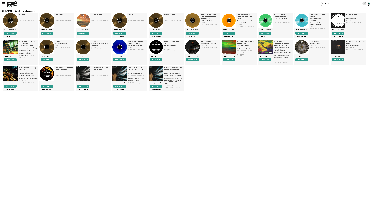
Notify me (10, 33)
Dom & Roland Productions (27, 21)
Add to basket (47, 33)
